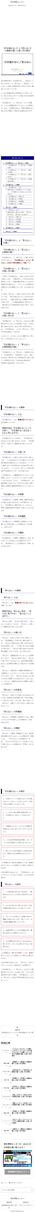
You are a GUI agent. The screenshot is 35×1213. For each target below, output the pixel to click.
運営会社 (26, 1202)
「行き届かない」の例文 (12, 228)
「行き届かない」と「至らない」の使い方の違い (19, 171)
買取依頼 (9, 1202)
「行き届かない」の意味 (12, 185)
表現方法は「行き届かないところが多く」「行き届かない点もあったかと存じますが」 (19, 192)
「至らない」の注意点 (14, 219)
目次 (16, 158)
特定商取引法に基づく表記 (9, 1206)
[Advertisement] (17, 26)
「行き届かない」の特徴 (14, 199)
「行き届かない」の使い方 (15, 196)
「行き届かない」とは (14, 187)
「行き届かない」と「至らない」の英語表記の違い (19, 180)
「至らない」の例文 (11, 231)
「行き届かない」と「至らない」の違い (17, 163)
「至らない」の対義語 (14, 221)
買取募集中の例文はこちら (17, 1172)
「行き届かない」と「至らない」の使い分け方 (19, 175)
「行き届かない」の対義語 (15, 201)
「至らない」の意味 (11, 207)
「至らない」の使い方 (14, 217)
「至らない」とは (12, 210)
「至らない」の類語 (13, 224)
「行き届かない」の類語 (14, 203)
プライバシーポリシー (26, 1205)
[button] (32, 1190)
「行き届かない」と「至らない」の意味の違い (19, 166)
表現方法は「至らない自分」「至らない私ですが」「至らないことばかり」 (19, 213)
